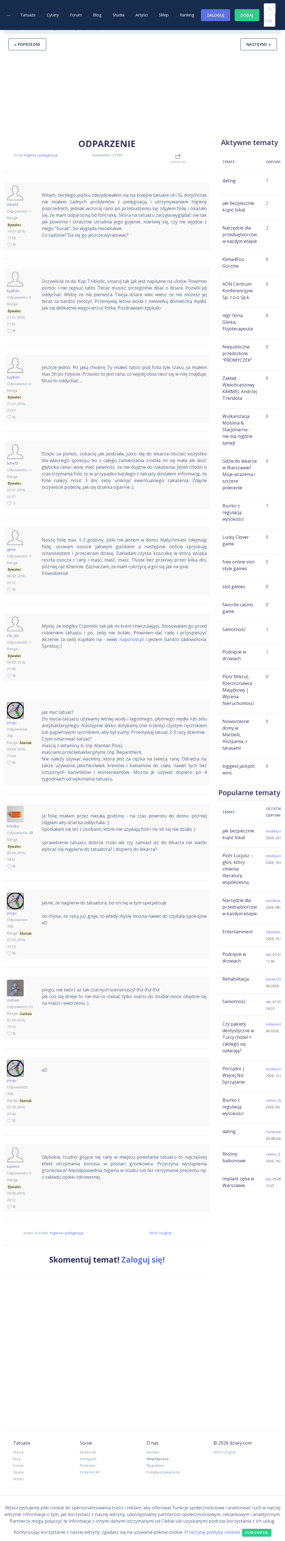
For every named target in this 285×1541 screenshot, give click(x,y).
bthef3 (12, 204)
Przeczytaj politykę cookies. (212, 1532)
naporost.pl (131, 639)
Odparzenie (107, 143)
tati (268, 954)
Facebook (88, 1452)
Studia (118, 15)
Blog (97, 15)
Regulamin (155, 1465)
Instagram (88, 1458)
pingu (11, 722)
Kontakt (153, 1452)
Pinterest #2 (90, 1472)
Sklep (164, 15)
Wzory (18, 1452)
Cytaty (53, 15)
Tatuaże (28, 15)
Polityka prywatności (163, 1472)
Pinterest (87, 1465)
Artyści (142, 15)
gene (11, 549)
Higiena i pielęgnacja (40, 155)
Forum (76, 15)
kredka (13, 826)
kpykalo (13, 290)
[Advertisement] (142, 94)
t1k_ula (13, 635)
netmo (271, 1100)
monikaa (273, 900)
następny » (258, 44)
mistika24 (273, 831)
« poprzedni (27, 44)
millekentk (274, 1024)
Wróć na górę (160, 1232)
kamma (13, 1166)
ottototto (273, 931)
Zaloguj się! (143, 1259)
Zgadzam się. (257, 1532)
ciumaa (13, 1000)
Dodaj (247, 15)
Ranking (187, 15)
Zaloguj (215, 15)
